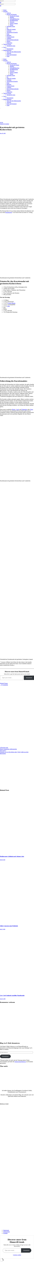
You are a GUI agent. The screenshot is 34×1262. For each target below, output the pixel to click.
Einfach (2, 683)
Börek (13, 409)
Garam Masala (11, 303)
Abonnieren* (5, 1056)
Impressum (6, 1230)
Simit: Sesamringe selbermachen (8, 749)
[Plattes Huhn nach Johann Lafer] (8, 1173)
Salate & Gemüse (4, 124)
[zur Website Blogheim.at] (4, 1227)
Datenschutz (6, 1231)
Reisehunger (8, 212)
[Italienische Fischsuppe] (8, 1190)
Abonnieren (29, 677)
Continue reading (17, 1255)
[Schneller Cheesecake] (8, 1156)
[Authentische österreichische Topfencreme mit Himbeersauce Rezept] (8, 1207)
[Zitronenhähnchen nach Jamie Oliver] (8, 1122)
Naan (31, 409)
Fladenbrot (24, 409)
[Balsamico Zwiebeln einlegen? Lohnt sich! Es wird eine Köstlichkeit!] (8, 1139)
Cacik (17, 409)
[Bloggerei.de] (3, 1224)
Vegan (6, 683)
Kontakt (5, 1233)
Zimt (8, 306)
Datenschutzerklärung (20, 1061)
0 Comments (4, 685)
